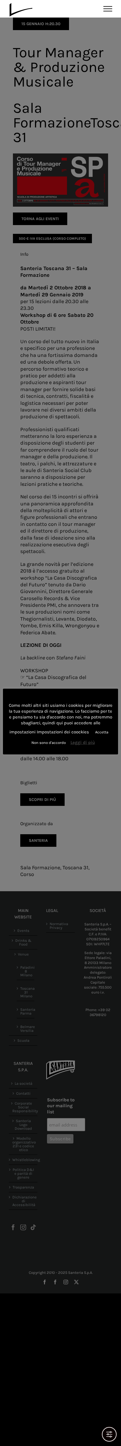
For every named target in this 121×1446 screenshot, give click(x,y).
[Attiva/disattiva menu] (108, 8)
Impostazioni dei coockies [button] (63, 732)
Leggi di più (82, 742)
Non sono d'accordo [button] (48, 742)
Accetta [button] (101, 732)
